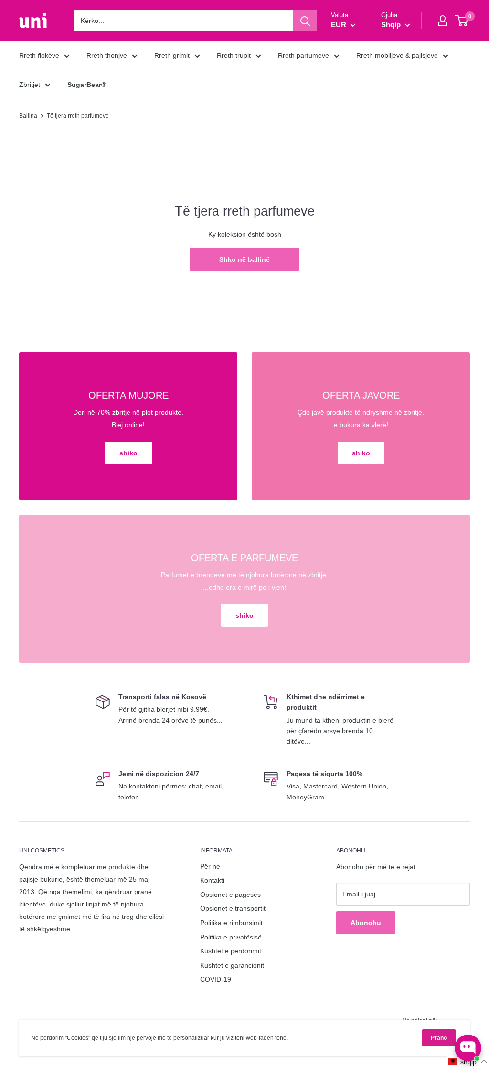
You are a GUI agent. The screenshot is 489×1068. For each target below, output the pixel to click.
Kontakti (212, 880)
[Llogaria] (442, 20)
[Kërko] (305, 20)
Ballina (28, 115)
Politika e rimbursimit (231, 923)
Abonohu (366, 923)
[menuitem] (86, 84)
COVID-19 (215, 979)
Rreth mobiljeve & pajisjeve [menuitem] (397, 55)
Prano (439, 1038)
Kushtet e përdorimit (230, 951)
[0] (462, 20)
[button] (468, 1061)
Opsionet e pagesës (230, 894)
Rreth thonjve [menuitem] (106, 55)
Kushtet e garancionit (232, 965)
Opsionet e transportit (233, 908)
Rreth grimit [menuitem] (172, 55)
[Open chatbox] (468, 1048)
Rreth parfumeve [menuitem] (303, 55)
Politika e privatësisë (231, 937)
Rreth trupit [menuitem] (234, 55)
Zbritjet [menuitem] (29, 84)
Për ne (210, 866)
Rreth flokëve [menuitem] (39, 55)
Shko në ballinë (244, 259)
